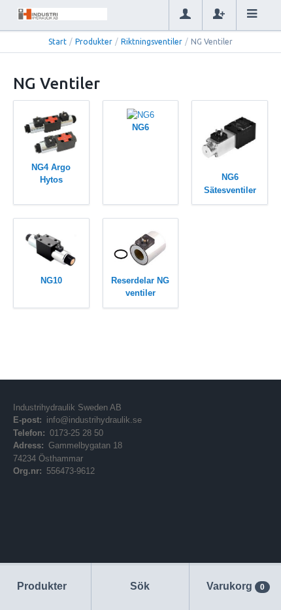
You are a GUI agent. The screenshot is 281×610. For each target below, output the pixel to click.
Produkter (93, 41)
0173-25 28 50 (76, 433)
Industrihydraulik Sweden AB (67, 407)
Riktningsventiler (151, 41)
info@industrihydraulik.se (94, 420)
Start (57, 41)
